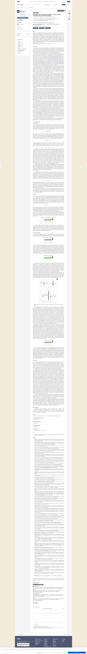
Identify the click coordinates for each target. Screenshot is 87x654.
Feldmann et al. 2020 (50, 330)
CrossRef (46, 446)
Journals (31, 1)
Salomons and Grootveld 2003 (53, 95)
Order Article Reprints (61, 10)
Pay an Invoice (37, 641)
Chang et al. (34, 112)
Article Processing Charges (38, 640)
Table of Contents (20, 39)
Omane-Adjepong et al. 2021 (41, 353)
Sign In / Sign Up (64, 1)
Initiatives (51, 1)
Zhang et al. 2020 (58, 58)
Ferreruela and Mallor (39, 75)
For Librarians (46, 643)
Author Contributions (20, 46)
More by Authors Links (20, 29)
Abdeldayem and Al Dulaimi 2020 (49, 86)
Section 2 (49, 169)
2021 (43, 75)
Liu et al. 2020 (47, 58)
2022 (54, 348)
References (19, 53)
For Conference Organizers (47, 646)
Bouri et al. (58, 83)
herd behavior (43, 43)
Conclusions (19, 45)
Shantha (42, 320)
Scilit (53, 643)
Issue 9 (27, 7)
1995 (58, 128)
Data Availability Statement (21, 50)
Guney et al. (60, 318)
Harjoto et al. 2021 (46, 95)
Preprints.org (54, 642)
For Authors (45, 640)
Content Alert (68, 634)
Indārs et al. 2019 (48, 353)
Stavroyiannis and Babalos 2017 (53, 135)
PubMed (46, 507)
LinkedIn (63, 640)
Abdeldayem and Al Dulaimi (48, 250)
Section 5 (41, 119)
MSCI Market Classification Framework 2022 (53, 196)
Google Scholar (42, 446)
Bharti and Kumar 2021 (57, 86)
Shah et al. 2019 (60, 96)
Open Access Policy (37, 642)
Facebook (63, 641)
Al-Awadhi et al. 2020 (52, 58)
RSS (65, 634)
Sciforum (54, 640)
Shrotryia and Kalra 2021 (55, 52)
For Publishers (46, 644)
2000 (37, 112)
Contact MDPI (37, 643)
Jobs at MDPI (36, 644)
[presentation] (47, 131)
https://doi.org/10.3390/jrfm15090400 (49, 22)
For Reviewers (46, 641)
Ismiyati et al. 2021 (48, 62)
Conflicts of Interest (20, 51)
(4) (63, 180)
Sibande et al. (38, 267)
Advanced (67, 4)
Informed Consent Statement (21, 49)
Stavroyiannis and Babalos (48, 267)
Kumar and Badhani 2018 (38, 67)
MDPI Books (54, 641)
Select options (19, 643)
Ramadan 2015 (49, 149)
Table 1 (46, 215)
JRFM (20, 7)
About (55, 1)
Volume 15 (23, 7)
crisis (50, 43)
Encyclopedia (54, 645)
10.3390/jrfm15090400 (31, 7)
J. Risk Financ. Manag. (20, 634)
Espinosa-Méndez (61, 77)
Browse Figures (42, 28)
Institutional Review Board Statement (22, 48)
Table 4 (45, 338)
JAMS (53, 646)
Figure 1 (49, 275)
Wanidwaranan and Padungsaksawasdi (47, 348)
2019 (34, 267)
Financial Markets (44, 26)
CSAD (46, 43)
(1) (63, 131)
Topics (35, 1)
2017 (52, 267)
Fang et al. (39, 250)
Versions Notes (48, 28)
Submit (69, 1)
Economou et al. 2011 (45, 135)
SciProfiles (54, 644)
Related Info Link (19, 27)
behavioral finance (38, 43)
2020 (53, 250)
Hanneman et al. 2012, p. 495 (39, 187)
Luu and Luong (53, 353)
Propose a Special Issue (23, 17)
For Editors (45, 642)
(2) (63, 140)
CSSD (48, 43)
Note (18, 52)
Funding (19, 47)
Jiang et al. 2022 (41, 86)
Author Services (45, 1)
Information (39, 1)
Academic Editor (19, 22)
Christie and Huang (55, 128)
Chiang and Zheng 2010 (38, 135)
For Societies (45, 645)
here (47, 626)
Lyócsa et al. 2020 (42, 58)
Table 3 (40, 347)
